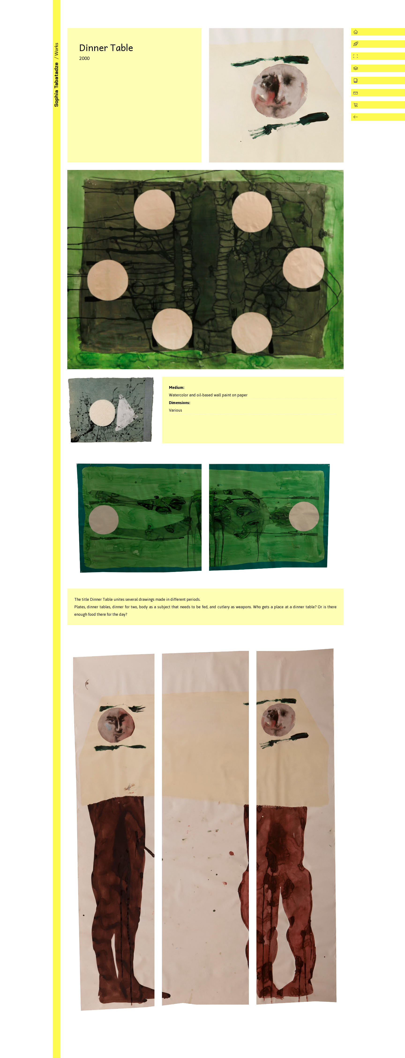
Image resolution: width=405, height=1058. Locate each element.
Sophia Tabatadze (56, 85)
